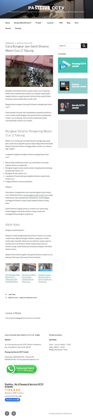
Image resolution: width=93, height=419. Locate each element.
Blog (68, 23)
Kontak (8, 28)
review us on (11, 399)
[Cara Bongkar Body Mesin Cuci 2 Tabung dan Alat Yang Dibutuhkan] (12, 267)
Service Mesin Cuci (28, 297)
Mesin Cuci (14, 297)
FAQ (61, 23)
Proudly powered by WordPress (60, 413)
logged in (20, 318)
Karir (77, 23)
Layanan (50, 23)
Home (7, 23)
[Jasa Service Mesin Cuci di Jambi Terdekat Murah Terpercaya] (29, 267)
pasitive (28, 43)
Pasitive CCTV (46, 7)
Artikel (12, 294)
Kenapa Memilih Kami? (22, 23)
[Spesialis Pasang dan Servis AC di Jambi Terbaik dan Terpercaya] (45, 267)
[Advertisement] (73, 134)
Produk (38, 23)
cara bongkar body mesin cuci (35, 195)
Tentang (18, 28)
